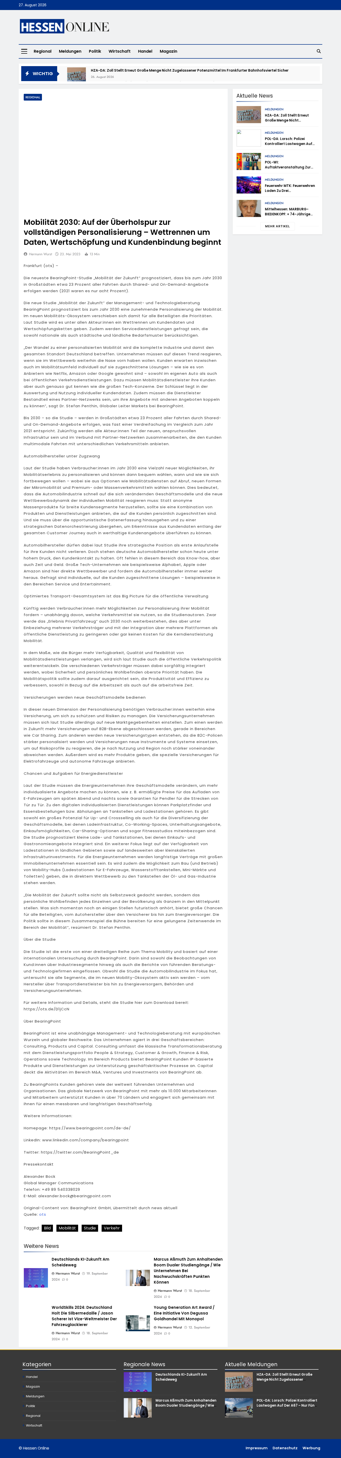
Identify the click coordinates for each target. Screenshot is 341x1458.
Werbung (311, 1448)
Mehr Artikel (277, 226)
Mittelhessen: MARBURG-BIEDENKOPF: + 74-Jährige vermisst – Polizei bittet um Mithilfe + (289, 217)
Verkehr (112, 1228)
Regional (42, 51)
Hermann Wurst (40, 254)
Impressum (257, 1448)
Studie (90, 1228)
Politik (95, 51)
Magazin (168, 51)
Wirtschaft (120, 51)
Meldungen (70, 51)
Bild (47, 1228)
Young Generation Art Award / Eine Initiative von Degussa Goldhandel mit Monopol (184, 1313)
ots (42, 1214)
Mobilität (67, 1228)
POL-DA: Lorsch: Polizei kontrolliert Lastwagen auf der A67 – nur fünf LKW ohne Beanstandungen (290, 146)
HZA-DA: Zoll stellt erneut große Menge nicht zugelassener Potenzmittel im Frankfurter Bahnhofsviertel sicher (190, 70)
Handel (145, 51)
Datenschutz (285, 1448)
